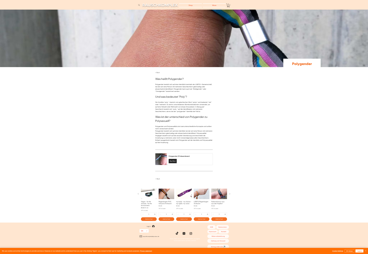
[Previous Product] (138, 194)
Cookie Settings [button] (337, 251)
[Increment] (155, 214)
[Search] (139, 5)
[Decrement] (142, 214)
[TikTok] (177, 233)
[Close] (366, 250)
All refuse (349, 251)
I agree (359, 251)
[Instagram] (191, 233)
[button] (228, 5)
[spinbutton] (149, 214)
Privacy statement (146, 251)
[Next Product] (230, 194)
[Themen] (184, 233)
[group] (184, 205)
